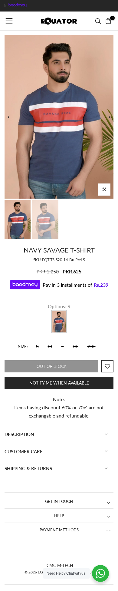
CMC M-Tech (60, 565)
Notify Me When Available (59, 382)
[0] (108, 21)
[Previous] (9, 117)
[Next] (109, 117)
